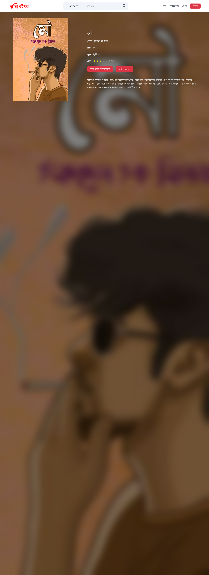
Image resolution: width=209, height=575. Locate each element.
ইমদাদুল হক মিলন (97, 41)
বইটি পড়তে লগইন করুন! (100, 69)
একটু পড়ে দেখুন (124, 69)
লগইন (195, 6)
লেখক (184, 6)
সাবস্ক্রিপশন (174, 6)
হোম (164, 6)
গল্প (91, 47)
